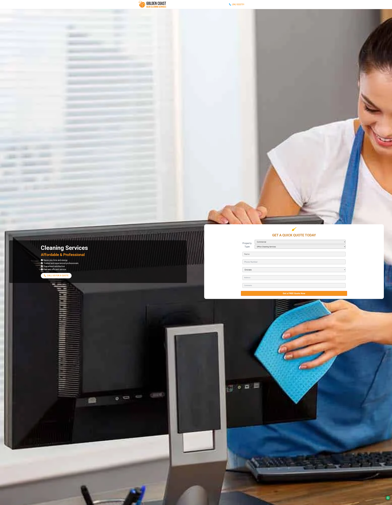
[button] (236, 4)
